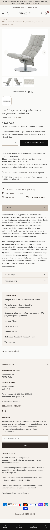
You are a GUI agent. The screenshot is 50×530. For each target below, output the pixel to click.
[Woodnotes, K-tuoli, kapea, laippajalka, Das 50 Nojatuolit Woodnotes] (7, 82)
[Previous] (6, 52)
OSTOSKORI (33, 528)
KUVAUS (8, 208)
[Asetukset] (41, 13)
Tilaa (25, 445)
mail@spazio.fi (18, 397)
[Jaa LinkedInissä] (29, 91)
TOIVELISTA (18, 528)
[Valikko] (3, 13)
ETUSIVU (4, 528)
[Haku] (7, 13)
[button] (45, 13)
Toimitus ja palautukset (34, 131)
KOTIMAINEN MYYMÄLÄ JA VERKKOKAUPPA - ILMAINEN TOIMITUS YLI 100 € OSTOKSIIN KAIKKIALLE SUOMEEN (25, 2)
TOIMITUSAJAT (11, 281)
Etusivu (4, 19)
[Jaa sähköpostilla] (36, 91)
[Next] (44, 52)
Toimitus (24, 126)
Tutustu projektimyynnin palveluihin (16, 493)
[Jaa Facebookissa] (26, 91)
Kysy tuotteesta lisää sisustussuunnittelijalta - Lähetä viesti (23, 135)
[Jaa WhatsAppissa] (32, 91)
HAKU (46, 528)
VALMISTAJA (10, 275)
